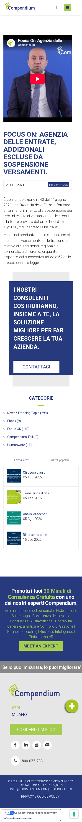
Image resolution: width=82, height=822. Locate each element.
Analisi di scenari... (36, 514)
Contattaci (36, 367)
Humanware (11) (19, 445)
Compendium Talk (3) (22, 437)
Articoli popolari (59, 460)
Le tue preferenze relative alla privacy (36, 812)
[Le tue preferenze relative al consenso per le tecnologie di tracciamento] (74, 814)
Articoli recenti (22, 460)
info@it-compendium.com (29, 789)
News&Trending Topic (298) (27, 413)
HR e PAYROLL (58, 184)
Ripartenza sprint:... (37, 535)
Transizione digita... (37, 493)
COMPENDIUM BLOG (36, 729)
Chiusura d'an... (34, 472)
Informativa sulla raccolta (18, 818)
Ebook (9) (14, 421)
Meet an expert (41, 646)
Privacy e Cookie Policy (40, 796)
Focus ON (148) (18, 429)
